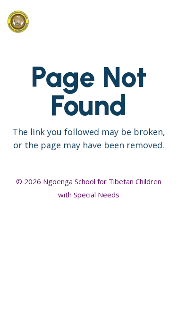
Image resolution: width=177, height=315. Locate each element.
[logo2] (58, 21)
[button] (140, 21)
